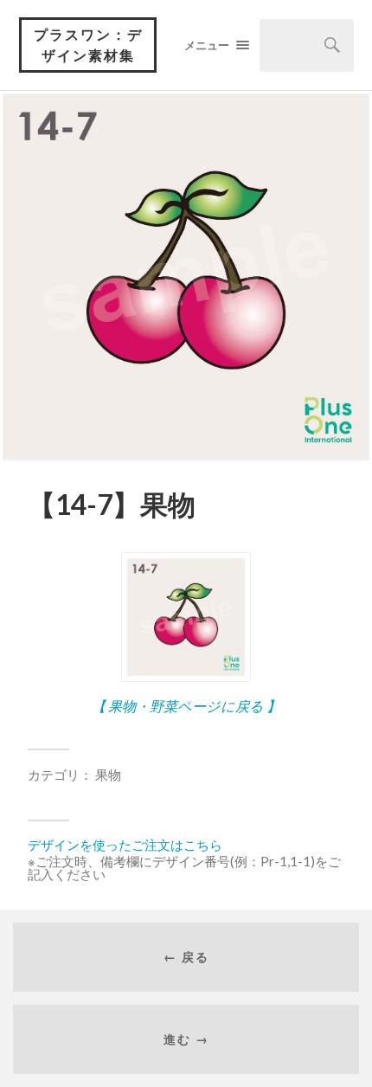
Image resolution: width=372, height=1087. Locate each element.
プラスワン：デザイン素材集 (88, 44)
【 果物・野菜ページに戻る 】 (186, 706)
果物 (108, 774)
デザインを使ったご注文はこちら (125, 844)
